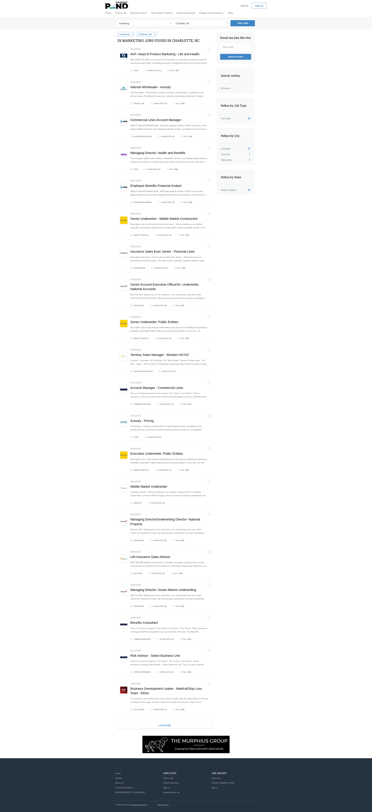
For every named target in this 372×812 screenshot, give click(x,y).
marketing (124, 34)
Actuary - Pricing (142, 421)
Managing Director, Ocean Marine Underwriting (163, 590)
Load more (165, 725)
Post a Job (168, 778)
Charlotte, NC (145, 34)
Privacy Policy (163, 805)
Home (118, 773)
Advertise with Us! (171, 792)
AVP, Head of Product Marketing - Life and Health (164, 54)
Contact (118, 778)
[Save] (206, 49)
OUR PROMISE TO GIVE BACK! (130, 792)
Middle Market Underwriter (148, 486)
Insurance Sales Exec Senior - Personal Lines (162, 251)
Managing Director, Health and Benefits (157, 153)
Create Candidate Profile (223, 783)
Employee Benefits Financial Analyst (155, 186)
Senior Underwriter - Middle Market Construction (164, 219)
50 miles (225, 88)
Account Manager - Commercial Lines (156, 388)
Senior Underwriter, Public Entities (154, 322)
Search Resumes (171, 783)
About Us (119, 783)
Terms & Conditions (124, 787)
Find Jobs (242, 23)
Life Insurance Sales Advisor (150, 557)
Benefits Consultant (144, 622)
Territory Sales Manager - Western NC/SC (159, 355)
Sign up (259, 6)
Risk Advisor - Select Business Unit (155, 655)
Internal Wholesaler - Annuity (150, 87)
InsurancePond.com (139, 805)
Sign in (244, 6)
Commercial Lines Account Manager (155, 120)
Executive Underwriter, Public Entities (156, 453)
